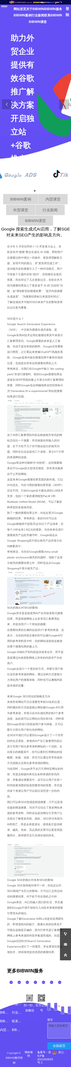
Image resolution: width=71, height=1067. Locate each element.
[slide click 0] (35, 191)
